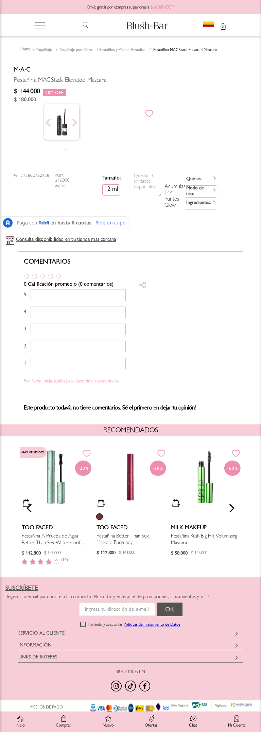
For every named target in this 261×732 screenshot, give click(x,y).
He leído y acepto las (134, 625)
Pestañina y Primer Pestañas (122, 50)
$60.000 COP (162, 8)
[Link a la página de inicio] (25, 50)
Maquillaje (43, 50)
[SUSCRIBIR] (169, 609)
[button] (201, 180)
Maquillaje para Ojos (75, 50)
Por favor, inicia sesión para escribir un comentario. (71, 381)
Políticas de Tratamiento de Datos (152, 625)
